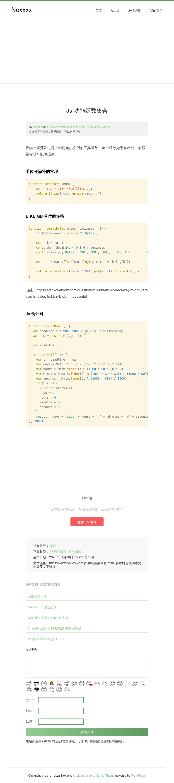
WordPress (138, 775)
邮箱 (30, 711)
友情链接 (134, 10)
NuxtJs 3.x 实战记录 (42, 607)
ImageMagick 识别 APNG (46, 639)
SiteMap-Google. (84, 775)
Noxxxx (21, 9)
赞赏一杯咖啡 (87, 522)
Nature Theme (105, 775)
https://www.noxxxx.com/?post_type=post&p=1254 (79, 127)
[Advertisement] (87, 51)
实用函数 (74, 551)
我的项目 (156, 10)
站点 (29, 721)
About (115, 10)
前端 (53, 545)
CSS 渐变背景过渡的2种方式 (48, 617)
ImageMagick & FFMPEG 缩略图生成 (54, 628)
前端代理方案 (37, 596)
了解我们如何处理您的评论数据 (100, 741)
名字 (30, 700)
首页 (98, 10)
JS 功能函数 (57, 551)
